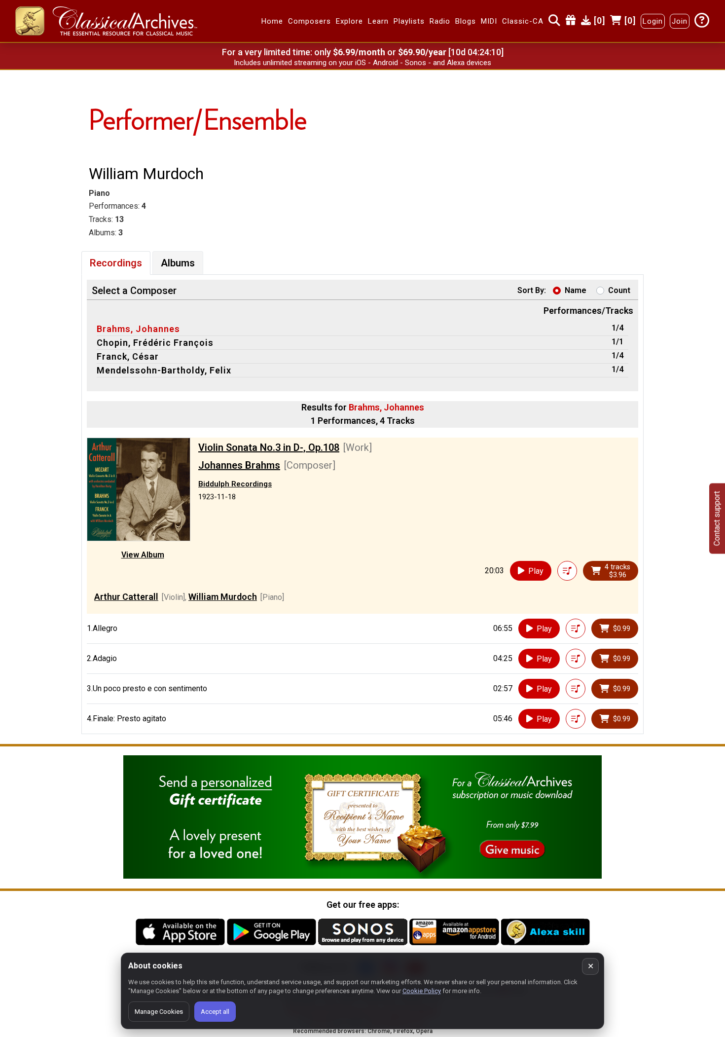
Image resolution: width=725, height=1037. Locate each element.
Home (272, 21)
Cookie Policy (421, 991)
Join (680, 21)
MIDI (489, 21)
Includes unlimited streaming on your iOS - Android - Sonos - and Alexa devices (362, 62)
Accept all (215, 1011)
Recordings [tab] (116, 263)
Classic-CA (523, 21)
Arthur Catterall (126, 597)
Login (653, 21)
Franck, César (128, 356)
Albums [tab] (178, 263)
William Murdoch (222, 597)
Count (619, 290)
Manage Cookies (159, 1011)
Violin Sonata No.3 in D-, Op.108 (268, 447)
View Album (142, 554)
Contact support (717, 518)
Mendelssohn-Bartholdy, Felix (164, 370)
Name (575, 290)
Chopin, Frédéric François (155, 342)
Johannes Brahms (239, 465)
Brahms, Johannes (138, 329)
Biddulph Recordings (235, 484)
